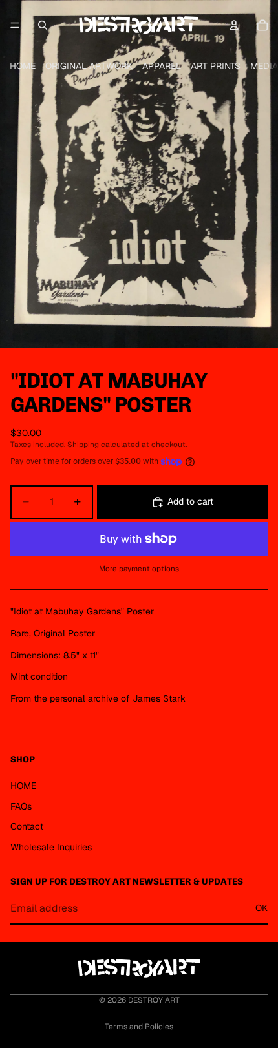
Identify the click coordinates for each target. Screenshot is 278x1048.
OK (261, 908)
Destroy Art (154, 1000)
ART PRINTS (216, 66)
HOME (23, 66)
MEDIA (264, 66)
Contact (26, 826)
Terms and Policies (139, 1027)
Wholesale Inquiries (51, 847)
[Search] (42, 25)
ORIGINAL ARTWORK (89, 66)
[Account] (234, 25)
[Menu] (15, 25)
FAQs (21, 806)
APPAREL (161, 66)
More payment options (139, 568)
